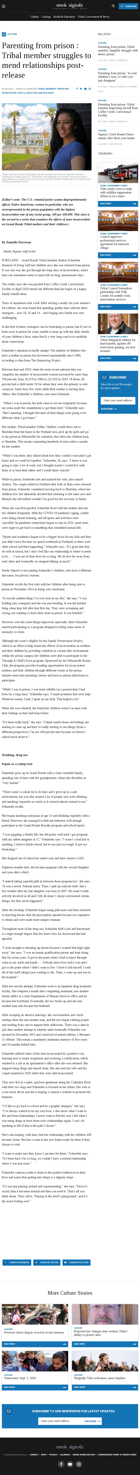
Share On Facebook (19, 1262)
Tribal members (47, 89)
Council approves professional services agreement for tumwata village (114, 242)
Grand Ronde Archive (84, 1455)
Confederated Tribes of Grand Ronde (117, 1455)
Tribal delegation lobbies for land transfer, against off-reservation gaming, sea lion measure (118, 345)
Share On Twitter (49, 1262)
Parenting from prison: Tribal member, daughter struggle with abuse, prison (118, 50)
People (21, 93)
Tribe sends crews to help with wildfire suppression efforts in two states (116, 192)
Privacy (53, 1455)
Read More (105, 204)
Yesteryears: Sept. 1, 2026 (20, 1378)
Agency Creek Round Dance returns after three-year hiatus (116, 136)
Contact (34, 1455)
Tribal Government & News (93, 16)
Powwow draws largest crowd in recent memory (34, 1332)
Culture (35, 16)
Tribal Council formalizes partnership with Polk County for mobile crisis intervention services (116, 294)
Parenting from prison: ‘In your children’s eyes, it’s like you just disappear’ (117, 76)
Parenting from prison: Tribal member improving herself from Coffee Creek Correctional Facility (118, 110)
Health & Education (64, 16)
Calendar (65, 1455)
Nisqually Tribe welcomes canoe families (99, 1378)
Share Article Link (78, 1262)
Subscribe (130, 6)
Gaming (46, 16)
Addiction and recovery (40, 93)
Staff (43, 1455)
